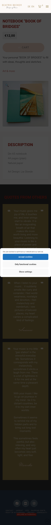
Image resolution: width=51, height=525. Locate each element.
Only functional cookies (25, 264)
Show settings (25, 272)
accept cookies (25, 257)
